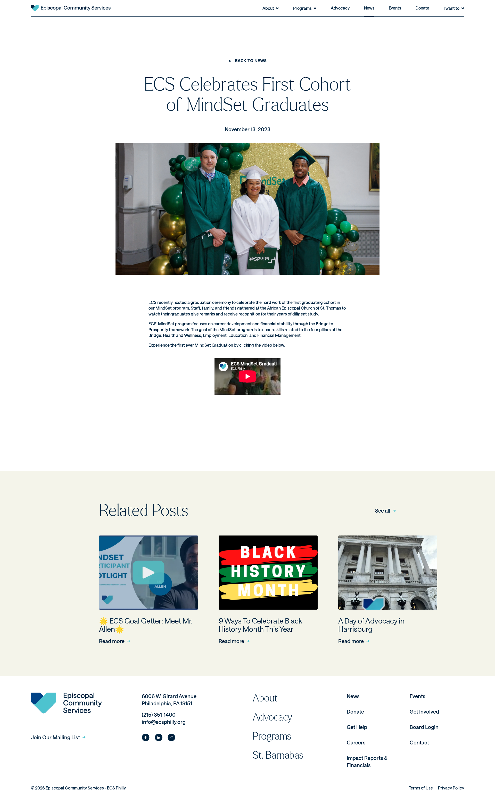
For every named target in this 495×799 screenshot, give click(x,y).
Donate (422, 7)
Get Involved (424, 711)
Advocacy (340, 7)
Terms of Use (421, 787)
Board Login (424, 727)
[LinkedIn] (158, 737)
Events (395, 7)
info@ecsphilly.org (164, 722)
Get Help (357, 727)
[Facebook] (146, 737)
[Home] (71, 8)
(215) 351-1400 (159, 715)
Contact (419, 742)
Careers (356, 742)
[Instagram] (171, 737)
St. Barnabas (278, 755)
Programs (272, 736)
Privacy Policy (451, 787)
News (369, 7)
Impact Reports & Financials (367, 761)
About (265, 698)
